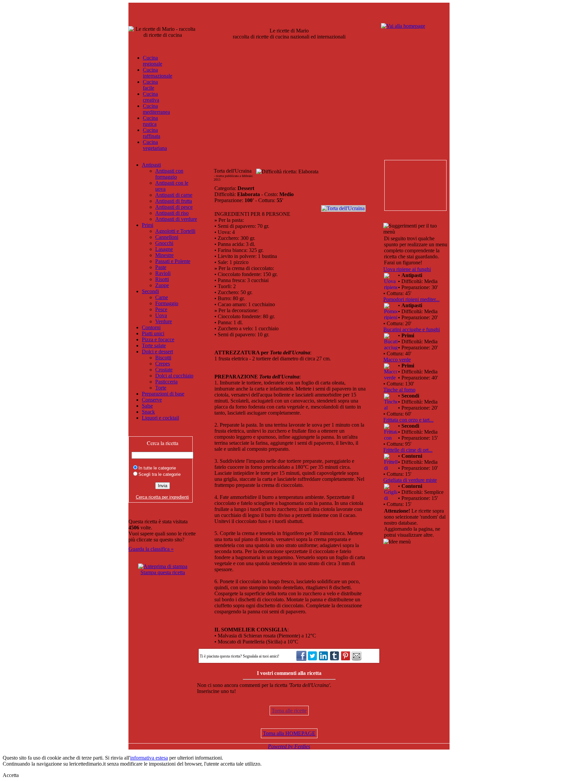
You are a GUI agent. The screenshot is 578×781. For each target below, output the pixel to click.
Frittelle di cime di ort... (407, 450)
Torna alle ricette (289, 710)
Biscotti (163, 357)
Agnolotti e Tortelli (175, 231)
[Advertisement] (415, 185)
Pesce (161, 309)
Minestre (164, 255)
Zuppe (162, 285)
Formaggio (166, 303)
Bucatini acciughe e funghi (411, 329)
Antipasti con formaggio (169, 174)
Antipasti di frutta (173, 201)
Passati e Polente (172, 261)
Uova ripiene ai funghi (407, 269)
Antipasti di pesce (174, 207)
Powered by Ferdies (289, 746)
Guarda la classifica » (151, 549)
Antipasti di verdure (176, 219)
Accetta (11, 775)
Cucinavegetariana (155, 145)
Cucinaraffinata (151, 133)
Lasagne (164, 249)
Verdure (163, 321)
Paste (160, 267)
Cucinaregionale (152, 61)
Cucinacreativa (151, 97)
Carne (161, 297)
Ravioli (163, 273)
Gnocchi (164, 243)
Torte (160, 387)
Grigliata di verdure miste (410, 480)
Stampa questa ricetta (162, 572)
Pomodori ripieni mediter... (411, 299)
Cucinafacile (150, 85)
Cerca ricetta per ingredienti (162, 497)
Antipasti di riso (172, 213)
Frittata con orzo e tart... (408, 420)
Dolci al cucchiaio (174, 375)
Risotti (162, 279)
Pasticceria (166, 381)
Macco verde (397, 359)
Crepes (162, 363)
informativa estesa (149, 758)
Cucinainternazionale (157, 73)
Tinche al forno (399, 390)
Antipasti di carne (173, 195)
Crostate (164, 369)
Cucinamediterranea (156, 109)
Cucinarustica (150, 121)
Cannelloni (166, 237)
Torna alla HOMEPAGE (289, 733)
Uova (161, 315)
